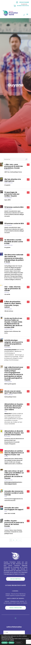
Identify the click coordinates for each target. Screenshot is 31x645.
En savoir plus (15, 579)
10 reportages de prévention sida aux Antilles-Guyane (11, 194)
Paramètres (18, 642)
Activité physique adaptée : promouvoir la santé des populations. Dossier (13, 343)
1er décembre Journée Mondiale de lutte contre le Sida (13, 241)
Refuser (11, 642)
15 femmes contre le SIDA (14, 207)
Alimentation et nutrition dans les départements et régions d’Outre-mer (14, 453)
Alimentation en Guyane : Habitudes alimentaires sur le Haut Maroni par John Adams (14, 407)
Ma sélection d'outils (23, 5)
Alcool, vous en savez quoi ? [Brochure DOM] (13, 392)
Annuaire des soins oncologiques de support (13, 509)
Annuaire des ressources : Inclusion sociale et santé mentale (14, 493)
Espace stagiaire (24, 2)
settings (12, 640)
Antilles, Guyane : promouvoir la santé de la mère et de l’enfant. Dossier (14, 523)
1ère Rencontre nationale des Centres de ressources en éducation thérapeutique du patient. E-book (14, 258)
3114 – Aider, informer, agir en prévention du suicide (12, 288)
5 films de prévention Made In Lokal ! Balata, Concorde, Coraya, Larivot (12, 304)
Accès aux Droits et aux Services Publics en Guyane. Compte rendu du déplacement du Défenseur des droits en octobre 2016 (13, 322)
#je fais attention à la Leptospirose (12, 180)
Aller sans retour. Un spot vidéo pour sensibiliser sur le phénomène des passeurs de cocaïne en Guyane (14, 474)
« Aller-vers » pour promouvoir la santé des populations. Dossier (13, 166)
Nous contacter (16, 608)
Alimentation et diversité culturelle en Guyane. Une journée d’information (14, 433)
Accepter (4, 642)
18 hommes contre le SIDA (14, 223)
